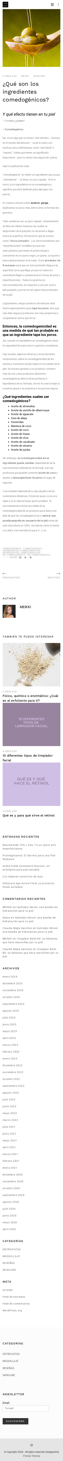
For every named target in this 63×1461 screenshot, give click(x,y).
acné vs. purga (39, 202)
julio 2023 (9, 1017)
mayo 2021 (10, 1140)
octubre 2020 (11, 1188)
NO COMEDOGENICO (38, 555)
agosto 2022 (11, 1092)
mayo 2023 (10, 1031)
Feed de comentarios (16, 1303)
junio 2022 (9, 1106)
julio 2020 (9, 1208)
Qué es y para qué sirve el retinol (29, 815)
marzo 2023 (10, 1044)
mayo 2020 (10, 1222)
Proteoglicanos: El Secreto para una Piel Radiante (29, 857)
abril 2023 (9, 1038)
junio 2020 (9, 1215)
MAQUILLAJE (11, 1256)
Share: (14, 557)
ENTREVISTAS (12, 1249)
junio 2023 (9, 1024)
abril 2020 (9, 1229)
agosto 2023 (11, 1010)
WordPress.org (12, 1310)
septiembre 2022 (13, 1085)
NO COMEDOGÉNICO (14, 555)
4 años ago (10, 751)
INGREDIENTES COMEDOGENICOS (21, 553)
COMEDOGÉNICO (12, 549)
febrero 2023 (11, 1051)
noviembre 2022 (13, 1072)
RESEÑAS (9, 1263)
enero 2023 (10, 1058)
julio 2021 (9, 1126)
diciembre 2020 (13, 1174)
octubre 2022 (11, 1079)
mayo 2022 (10, 1113)
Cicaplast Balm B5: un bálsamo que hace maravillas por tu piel (30, 953)
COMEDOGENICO (32, 549)
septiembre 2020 (13, 1195)
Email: (6, 1402)
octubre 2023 (11, 997)
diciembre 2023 (13, 983)
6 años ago (10, 76)
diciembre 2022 (13, 1065)
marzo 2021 (10, 1154)
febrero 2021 (11, 1161)
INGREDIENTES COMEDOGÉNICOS (21, 551)
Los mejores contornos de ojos (23, 876)
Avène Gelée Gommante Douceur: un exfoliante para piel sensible (26, 868)
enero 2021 (10, 1167)
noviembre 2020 (13, 1181)
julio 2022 (9, 1099)
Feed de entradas (14, 1296)
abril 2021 (9, 1147)
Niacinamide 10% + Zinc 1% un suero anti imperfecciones (29, 847)
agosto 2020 (11, 1202)
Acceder (8, 1290)
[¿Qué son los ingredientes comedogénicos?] (20, 557)
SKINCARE (39, 76)
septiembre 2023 (13, 1004)
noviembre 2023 (13, 990)
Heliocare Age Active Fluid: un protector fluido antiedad (29, 885)
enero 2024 (10, 976)
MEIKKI (25, 76)
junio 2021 (9, 1133)
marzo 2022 (10, 1120)
